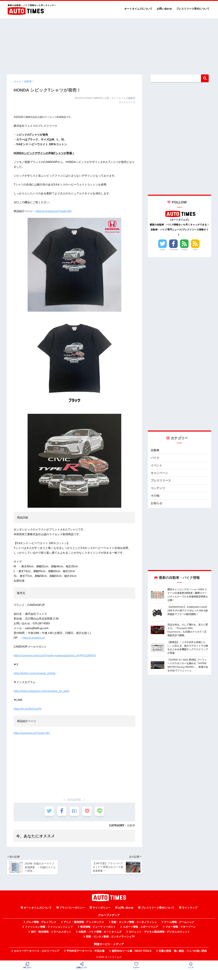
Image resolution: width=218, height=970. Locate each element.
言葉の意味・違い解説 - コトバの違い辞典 (183, 951)
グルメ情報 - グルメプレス (41, 922)
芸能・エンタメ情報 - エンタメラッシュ (134, 922)
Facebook (173, 249)
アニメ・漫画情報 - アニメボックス (84, 922)
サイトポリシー (102, 907)
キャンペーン (159, 473)
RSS (195, 249)
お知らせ (156, 503)
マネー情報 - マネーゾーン (180, 926)
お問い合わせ (164, 8)
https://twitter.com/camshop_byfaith (35, 673)
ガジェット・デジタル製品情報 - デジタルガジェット (159, 931)
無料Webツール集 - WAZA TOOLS (131, 951)
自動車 (131, 825)
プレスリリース (161, 480)
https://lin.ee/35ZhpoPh (28, 708)
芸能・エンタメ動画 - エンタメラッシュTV (110, 936)
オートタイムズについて (138, 8)
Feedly (184, 249)
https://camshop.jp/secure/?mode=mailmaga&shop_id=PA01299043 (55, 655)
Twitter (162, 249)
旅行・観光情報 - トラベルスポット (51, 931)
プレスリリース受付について (192, 8)
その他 (155, 495)
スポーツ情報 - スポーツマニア (140, 926)
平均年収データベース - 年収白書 (86, 951)
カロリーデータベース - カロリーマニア (36, 951)
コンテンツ (158, 488)
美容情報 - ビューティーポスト (98, 926)
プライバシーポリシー (72, 907)
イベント (156, 465)
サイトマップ (189, 907)
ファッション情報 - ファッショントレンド (49, 926)
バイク (155, 457)
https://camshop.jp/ (33, 637)
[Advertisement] (109, 45)
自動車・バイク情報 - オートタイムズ (100, 931)
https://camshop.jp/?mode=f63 (53, 211)
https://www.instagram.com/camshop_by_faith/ (41, 691)
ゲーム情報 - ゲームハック (179, 922)
